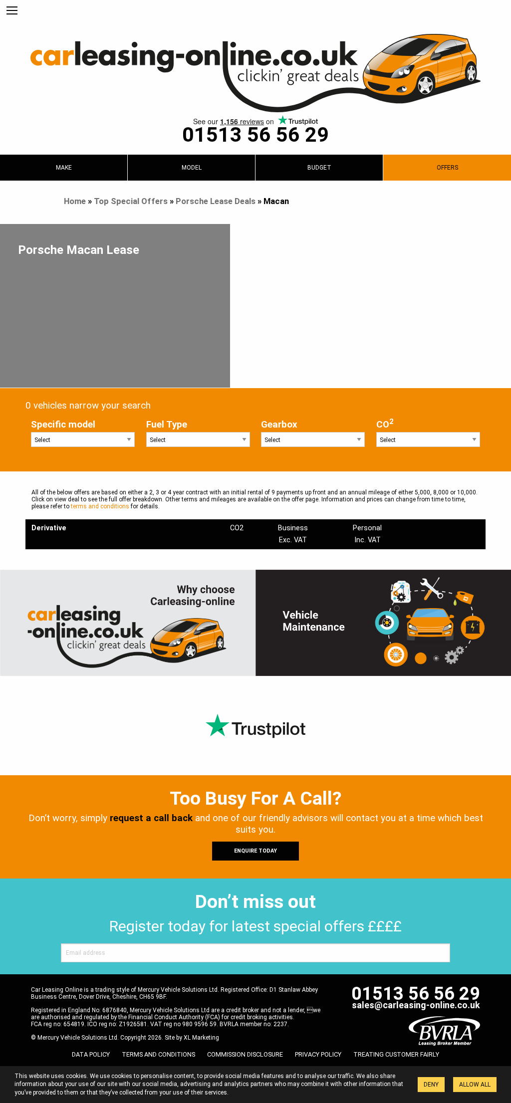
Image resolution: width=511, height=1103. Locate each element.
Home (75, 201)
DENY (431, 1084)
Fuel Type (166, 424)
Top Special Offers (131, 201)
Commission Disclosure (245, 1054)
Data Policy (91, 1054)
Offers (447, 167)
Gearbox (279, 424)
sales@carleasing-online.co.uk (416, 1005)
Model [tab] (192, 167)
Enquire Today (255, 851)
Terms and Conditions (158, 1054)
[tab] (63, 168)
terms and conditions (100, 506)
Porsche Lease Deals (216, 201)
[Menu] (12, 11)
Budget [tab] (319, 167)
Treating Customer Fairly (396, 1054)
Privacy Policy (318, 1054)
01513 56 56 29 (255, 135)
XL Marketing (201, 1037)
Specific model (63, 424)
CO (384, 424)
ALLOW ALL (475, 1084)
